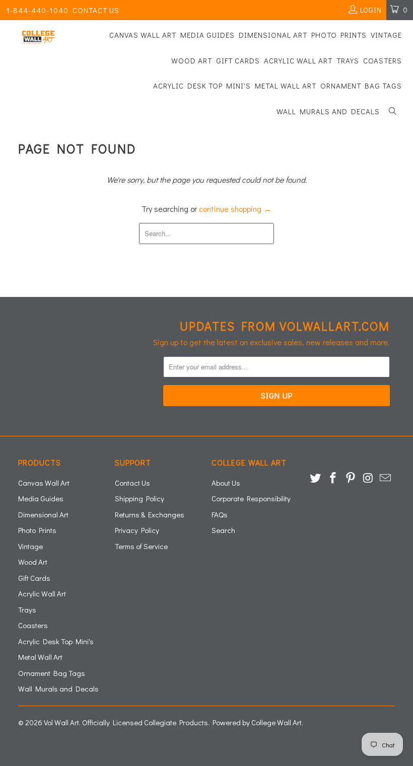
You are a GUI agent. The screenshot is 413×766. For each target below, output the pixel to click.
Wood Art (191, 60)
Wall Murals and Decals (328, 111)
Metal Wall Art (285, 86)
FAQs (220, 514)
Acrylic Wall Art (298, 60)
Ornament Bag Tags (361, 86)
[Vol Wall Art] (38, 37)
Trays (347, 60)
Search (223, 530)
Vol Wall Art (61, 722)
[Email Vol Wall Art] (385, 478)
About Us (226, 483)
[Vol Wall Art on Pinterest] (350, 478)
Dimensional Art (273, 35)
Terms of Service (141, 546)
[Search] (393, 112)
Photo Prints (339, 35)
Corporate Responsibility (251, 498)
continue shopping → (235, 208)
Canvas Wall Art (142, 35)
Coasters (382, 60)
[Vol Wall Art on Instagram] (368, 478)
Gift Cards (238, 60)
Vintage (386, 35)
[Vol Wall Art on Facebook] (333, 478)
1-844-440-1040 (37, 10)
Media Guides (207, 35)
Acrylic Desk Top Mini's (202, 86)
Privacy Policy (137, 530)
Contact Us (96, 10)
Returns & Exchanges (149, 514)
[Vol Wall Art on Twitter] (315, 478)
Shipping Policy (139, 498)
